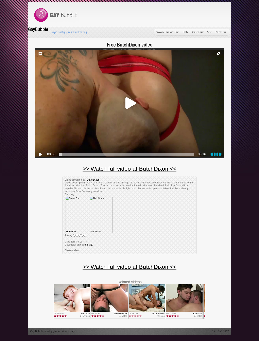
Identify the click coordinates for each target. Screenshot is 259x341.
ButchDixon (93, 179)
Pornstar (220, 32)
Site (209, 32)
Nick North (95, 231)
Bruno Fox (71, 231)
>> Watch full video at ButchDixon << (129, 169)
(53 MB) (88, 244)
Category (198, 32)
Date (186, 32)
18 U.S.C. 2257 (220, 331)
